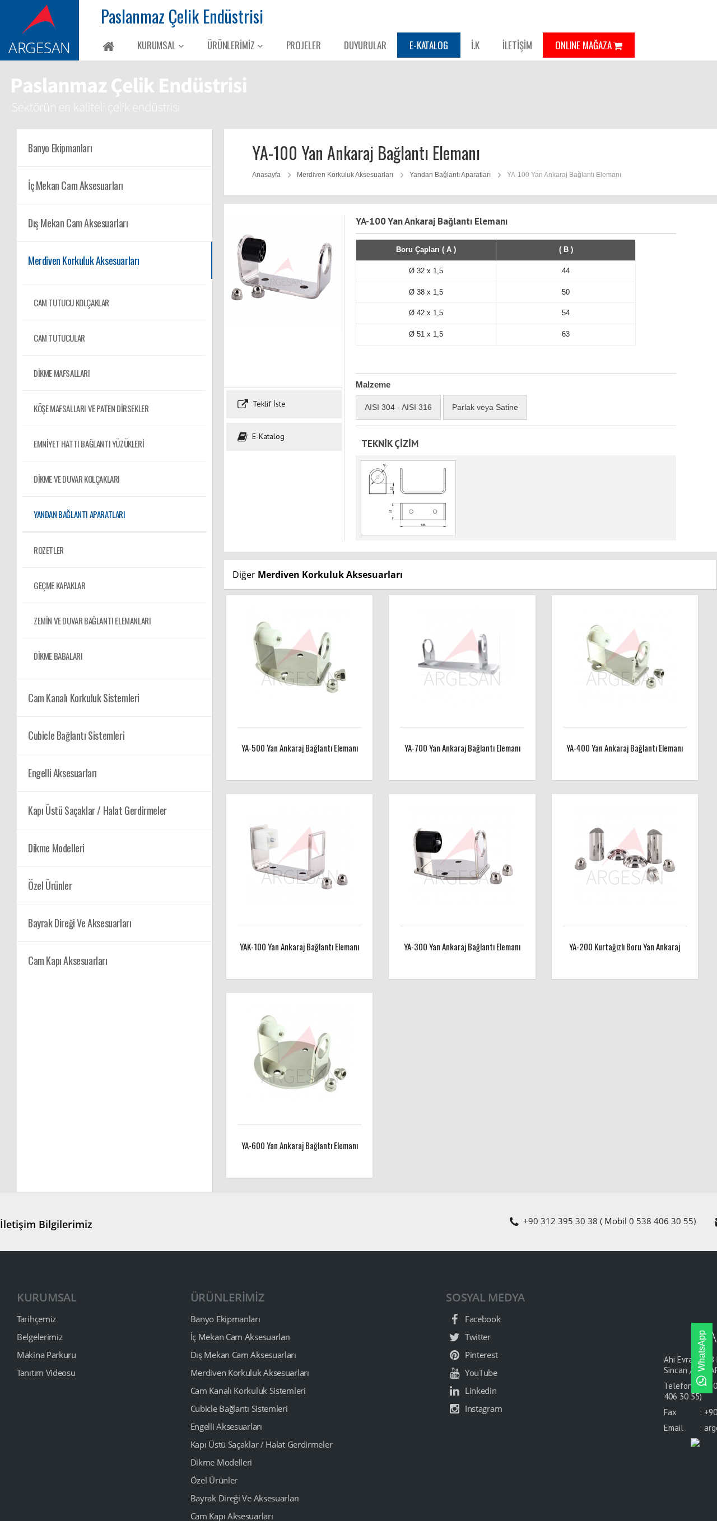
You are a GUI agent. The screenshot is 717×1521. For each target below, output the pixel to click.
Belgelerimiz (39, 1336)
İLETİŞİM (517, 45)
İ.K (475, 45)
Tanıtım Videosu (46, 1372)
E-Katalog (267, 436)
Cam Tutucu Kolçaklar (71, 302)
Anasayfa (266, 175)
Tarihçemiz (36, 1318)
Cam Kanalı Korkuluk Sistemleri (248, 1390)
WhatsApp (701, 1350)
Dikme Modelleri (221, 1462)
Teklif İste (268, 404)
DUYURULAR (365, 45)
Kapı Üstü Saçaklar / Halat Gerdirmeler (261, 1444)
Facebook (481, 1318)
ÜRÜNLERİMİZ (232, 45)
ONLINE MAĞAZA (584, 45)
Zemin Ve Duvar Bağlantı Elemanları (92, 620)
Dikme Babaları (58, 656)
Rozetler (49, 550)
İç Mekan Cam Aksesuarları (240, 1336)
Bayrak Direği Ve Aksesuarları (244, 1498)
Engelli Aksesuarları (226, 1426)
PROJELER (303, 45)
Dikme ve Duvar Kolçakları (77, 479)
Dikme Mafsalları (62, 373)
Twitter (477, 1336)
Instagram (482, 1408)
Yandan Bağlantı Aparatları (79, 514)
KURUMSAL (157, 45)
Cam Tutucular (59, 338)
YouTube (480, 1372)
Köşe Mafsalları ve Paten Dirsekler (91, 408)
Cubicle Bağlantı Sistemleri (239, 1408)
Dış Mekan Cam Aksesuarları (243, 1354)
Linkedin (479, 1390)
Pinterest (480, 1354)
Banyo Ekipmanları (225, 1318)
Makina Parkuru (46, 1354)
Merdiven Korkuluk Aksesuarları (345, 175)
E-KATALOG (428, 45)
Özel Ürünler (214, 1480)
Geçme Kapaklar (59, 585)
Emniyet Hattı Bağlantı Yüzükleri (89, 443)
